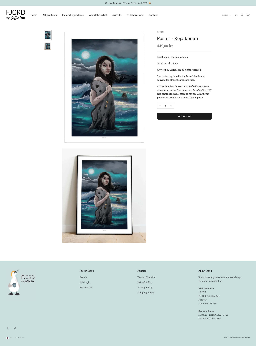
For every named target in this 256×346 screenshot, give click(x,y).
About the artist (98, 15)
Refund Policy (144, 282)
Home (33, 15)
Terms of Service (146, 277)
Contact (153, 15)
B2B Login (85, 282)
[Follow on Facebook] (7, 328)
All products (50, 15)
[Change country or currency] (9, 338)
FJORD (160, 32)
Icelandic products (73, 15)
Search (83, 277)
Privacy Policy (145, 287)
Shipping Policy (145, 292)
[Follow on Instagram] (14, 328)
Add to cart (184, 116)
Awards (116, 15)
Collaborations (135, 15)
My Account (86, 287)
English (225, 15)
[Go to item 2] (47, 46)
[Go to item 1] (47, 35)
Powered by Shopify (242, 338)
